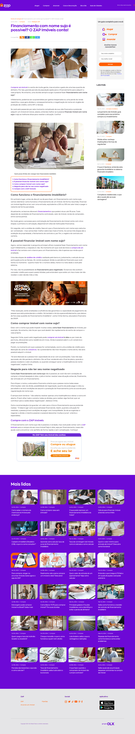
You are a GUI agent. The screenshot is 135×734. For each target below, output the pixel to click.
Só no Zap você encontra (124, 5)
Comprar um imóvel (19, 87)
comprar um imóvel (55, 337)
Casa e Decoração (70, 5)
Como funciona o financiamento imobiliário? (31, 179)
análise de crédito (34, 257)
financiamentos (44, 211)
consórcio (32, 349)
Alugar (37, 5)
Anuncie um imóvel (28, 705)
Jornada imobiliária (112, 109)
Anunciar (56, 5)
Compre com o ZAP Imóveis (25, 189)
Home (13, 19)
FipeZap (45, 701)
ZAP (22, 701)
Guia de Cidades (96, 5)
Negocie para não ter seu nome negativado (31, 186)
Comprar (46, 5)
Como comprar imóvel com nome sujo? (29, 184)
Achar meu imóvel (60, 455)
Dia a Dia (83, 5)
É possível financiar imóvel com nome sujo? (31, 181)
